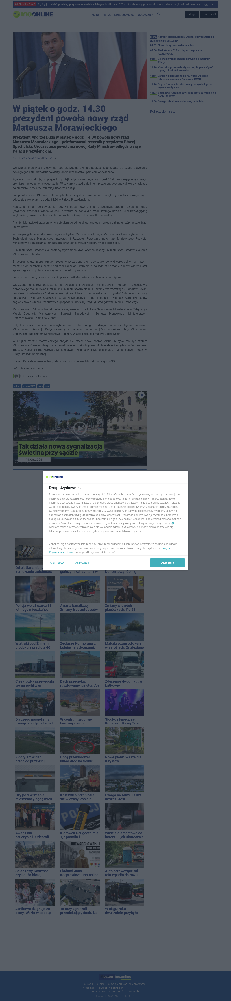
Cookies (70, 552)
